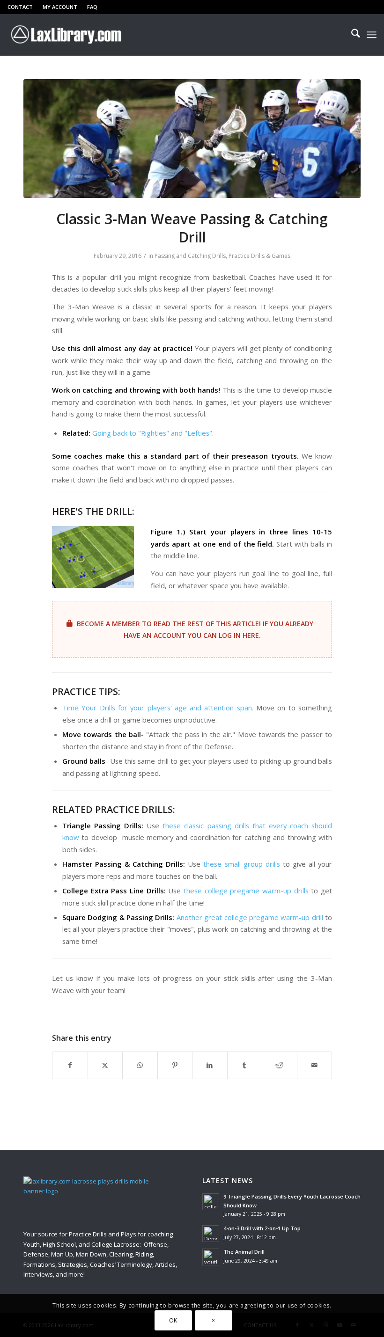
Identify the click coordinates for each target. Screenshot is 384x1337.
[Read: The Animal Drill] (210, 1257)
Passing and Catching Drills (190, 256)
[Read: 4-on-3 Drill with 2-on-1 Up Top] (210, 1233)
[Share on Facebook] (70, 1065)
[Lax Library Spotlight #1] (192, 138)
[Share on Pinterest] (175, 1065)
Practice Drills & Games (259, 256)
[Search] (351, 35)
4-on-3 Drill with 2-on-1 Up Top (262, 1228)
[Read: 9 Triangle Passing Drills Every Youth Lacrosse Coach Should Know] (210, 1201)
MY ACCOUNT (60, 6)
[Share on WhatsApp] (140, 1065)
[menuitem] (22, 7)
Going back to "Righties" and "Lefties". (153, 433)
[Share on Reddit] (279, 1065)
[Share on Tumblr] (245, 1065)
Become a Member (108, 623)
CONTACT (20, 6)
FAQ (92, 6)
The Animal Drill (244, 1251)
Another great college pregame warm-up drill (250, 917)
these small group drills (241, 864)
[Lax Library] (67, 35)
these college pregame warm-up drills (246, 890)
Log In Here (239, 635)
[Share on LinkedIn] (209, 1065)
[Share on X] (105, 1065)
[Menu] (372, 34)
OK (173, 1320)
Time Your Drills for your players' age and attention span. (157, 707)
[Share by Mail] (314, 1065)
